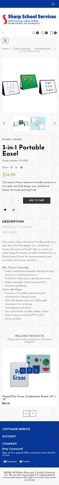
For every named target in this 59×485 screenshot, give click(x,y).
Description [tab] (13, 221)
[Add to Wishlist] (5, 210)
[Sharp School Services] (29, 19)
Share (11, 167)
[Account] (54, 4)
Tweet (16, 167)
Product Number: (10, 161)
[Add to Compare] (14, 210)
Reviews (10, 232)
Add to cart (36, 200)
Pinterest (21, 167)
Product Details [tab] (17, 227)
